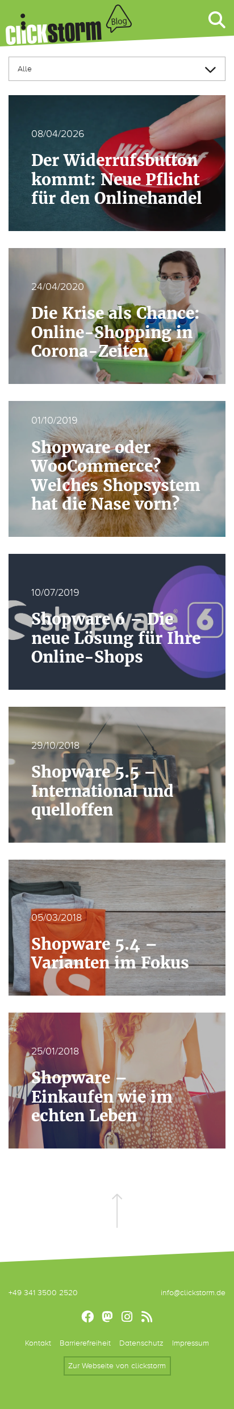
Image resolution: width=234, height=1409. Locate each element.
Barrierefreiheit (85, 1343)
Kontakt (38, 1343)
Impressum (190, 1343)
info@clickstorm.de (193, 1292)
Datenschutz (141, 1343)
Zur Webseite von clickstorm (117, 1365)
